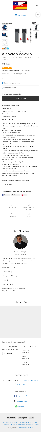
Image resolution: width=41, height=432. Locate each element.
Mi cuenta (12, 207)
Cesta (29, 216)
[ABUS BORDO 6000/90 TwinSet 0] (20, 36)
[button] (8, 185)
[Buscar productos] (38, 14)
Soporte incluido (10, 88)
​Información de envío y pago (29, 422)
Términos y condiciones (10, 422)
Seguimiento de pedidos (28, 208)
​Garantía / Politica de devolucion (14, 424)
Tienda (4, 57)
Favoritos (12, 216)
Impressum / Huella (32, 424)
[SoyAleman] (20, 5)
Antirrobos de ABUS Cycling (19, 57)
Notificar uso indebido (26, 428)
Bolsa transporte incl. (12, 83)
